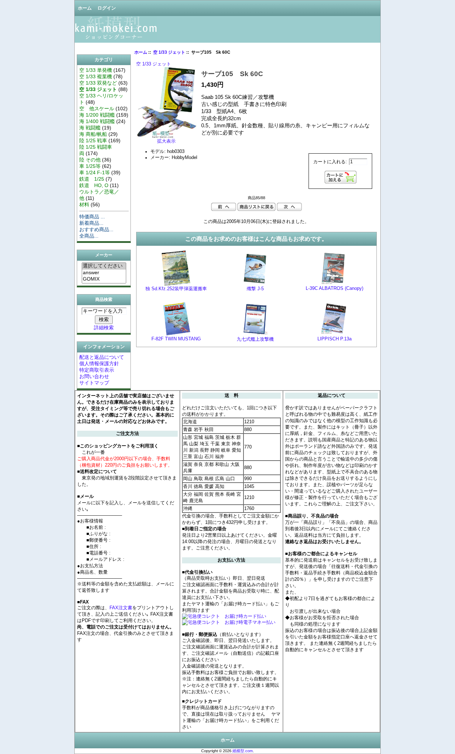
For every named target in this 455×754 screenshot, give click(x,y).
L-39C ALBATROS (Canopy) (334, 288)
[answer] (104, 273)
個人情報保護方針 (99, 363)
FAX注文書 (120, 607)
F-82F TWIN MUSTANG (176, 338)
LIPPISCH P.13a (334, 338)
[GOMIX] (104, 279)
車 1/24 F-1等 (94, 172)
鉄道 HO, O (93, 185)
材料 (84, 204)
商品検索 (103, 299)
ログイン (106, 8)
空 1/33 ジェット (169, 52)
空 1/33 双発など (98, 83)
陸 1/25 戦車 (93, 140)
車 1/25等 (90, 166)
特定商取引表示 (96, 370)
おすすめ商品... (96, 229)
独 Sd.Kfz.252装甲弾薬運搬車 (176, 288)
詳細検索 (104, 327)
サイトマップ (94, 383)
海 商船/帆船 (93, 134)
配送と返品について (101, 357)
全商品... (88, 236)
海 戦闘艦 (90, 128)
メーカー (103, 255)
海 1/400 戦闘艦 (97, 121)
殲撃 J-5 (255, 288)
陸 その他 (90, 160)
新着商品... (91, 223)
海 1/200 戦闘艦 (97, 115)
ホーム (85, 8)
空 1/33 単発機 (95, 70)
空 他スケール (96, 108)
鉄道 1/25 (91, 179)
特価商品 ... (92, 216)
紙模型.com (242, 751)
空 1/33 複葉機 (95, 76)
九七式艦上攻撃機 (255, 339)
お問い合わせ (94, 376)
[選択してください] (104, 266)
